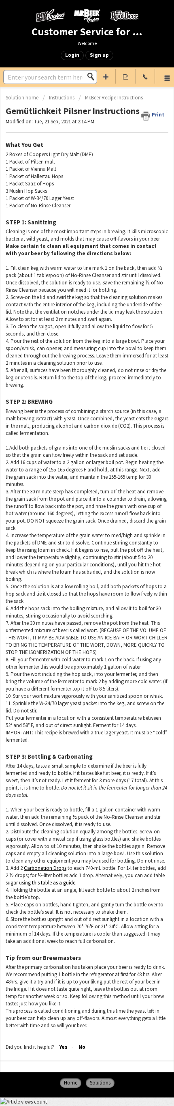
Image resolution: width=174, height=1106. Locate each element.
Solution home (23, 97)
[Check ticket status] (126, 76)
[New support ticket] (106, 76)
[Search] (93, 77)
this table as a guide (53, 882)
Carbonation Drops (45, 868)
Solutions (100, 1082)
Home (70, 1082)
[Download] (72, 561)
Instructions (61, 97)
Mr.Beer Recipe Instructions (114, 97)
